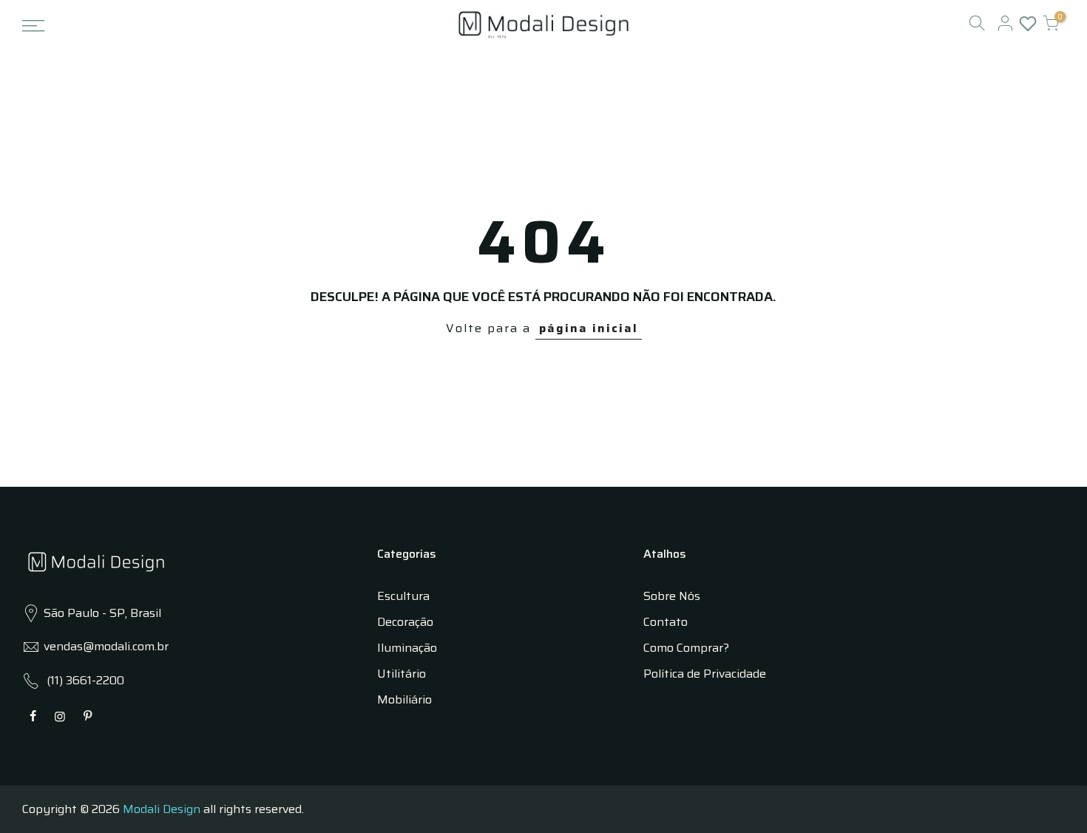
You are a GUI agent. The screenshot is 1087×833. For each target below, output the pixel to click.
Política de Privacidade (704, 673)
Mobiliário (404, 699)
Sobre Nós (671, 596)
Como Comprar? (686, 647)
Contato (665, 622)
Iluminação (407, 647)
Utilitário (401, 673)
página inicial (588, 328)
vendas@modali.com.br (106, 646)
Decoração (405, 622)
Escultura (403, 596)
